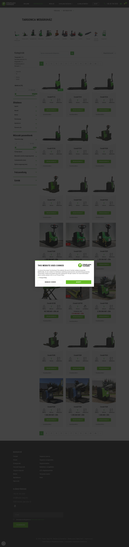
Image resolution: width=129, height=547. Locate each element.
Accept (78, 282)
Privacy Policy (43, 277)
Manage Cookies (50, 282)
